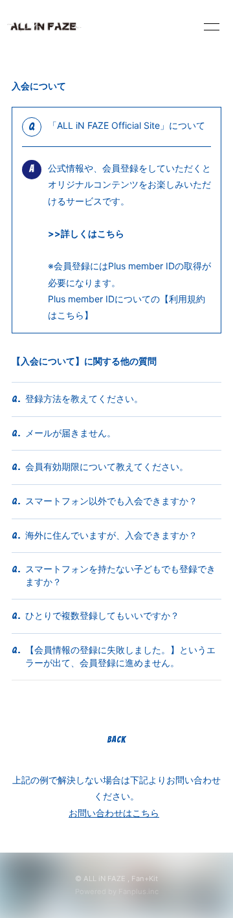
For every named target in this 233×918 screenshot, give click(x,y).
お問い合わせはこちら (114, 812)
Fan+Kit (144, 878)
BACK (116, 739)
